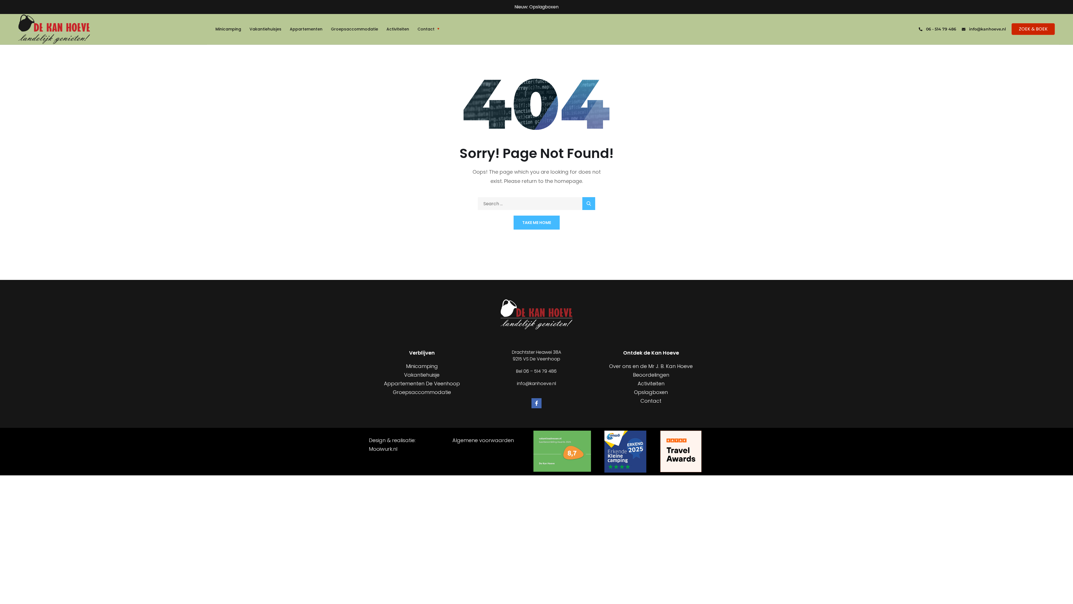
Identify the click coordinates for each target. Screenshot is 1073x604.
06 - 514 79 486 (941, 29)
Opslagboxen (651, 392)
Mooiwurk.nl (383, 448)
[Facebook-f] (536, 403)
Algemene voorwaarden (483, 440)
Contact (426, 29)
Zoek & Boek (1033, 29)
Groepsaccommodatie (354, 29)
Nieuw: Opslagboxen (536, 7)
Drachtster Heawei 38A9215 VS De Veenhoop (536, 355)
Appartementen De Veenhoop (422, 383)
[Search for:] (536, 203)
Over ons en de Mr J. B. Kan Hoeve (651, 366)
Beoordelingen (651, 374)
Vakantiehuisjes (265, 29)
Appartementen (306, 29)
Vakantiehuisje (422, 374)
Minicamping (228, 29)
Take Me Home (536, 222)
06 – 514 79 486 (540, 371)
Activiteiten (397, 29)
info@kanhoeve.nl (987, 29)
